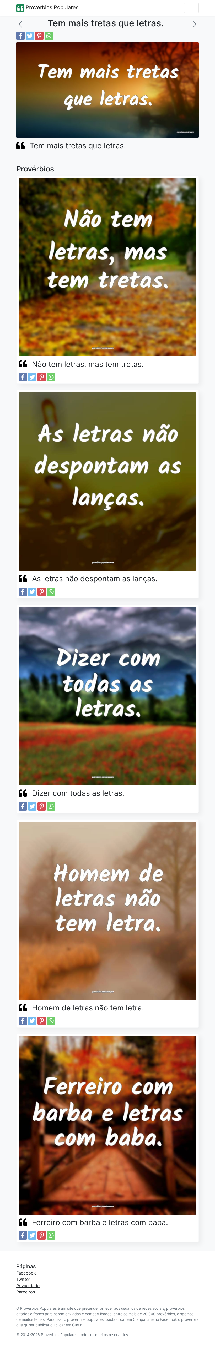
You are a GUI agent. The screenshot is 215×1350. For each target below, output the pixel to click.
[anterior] (20, 24)
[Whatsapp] (49, 36)
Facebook (26, 1273)
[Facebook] (20, 36)
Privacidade (28, 1285)
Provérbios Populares (51, 7)
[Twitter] (30, 36)
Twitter (23, 1279)
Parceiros (25, 1292)
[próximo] (194, 24)
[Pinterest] (39, 36)
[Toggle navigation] (191, 8)
